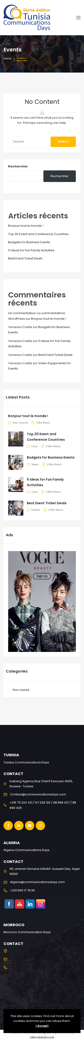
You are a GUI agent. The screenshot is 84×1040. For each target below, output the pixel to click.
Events (36, 510)
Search (63, 142)
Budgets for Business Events (29, 242)
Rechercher (18, 166)
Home (7, 58)
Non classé (20, 422)
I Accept (42, 1026)
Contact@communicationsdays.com (38, 794)
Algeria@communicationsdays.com (37, 882)
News (35, 464)
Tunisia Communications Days (26, 762)
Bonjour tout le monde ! (25, 225)
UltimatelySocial (42, 1037)
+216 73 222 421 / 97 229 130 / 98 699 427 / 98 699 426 (43, 805)
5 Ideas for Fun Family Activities (31, 250)
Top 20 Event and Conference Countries (38, 234)
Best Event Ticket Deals (25, 258)
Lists (35, 446)
